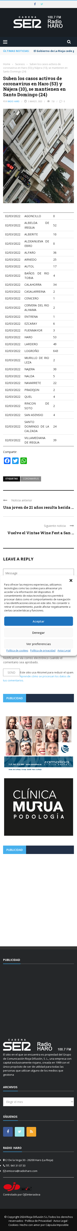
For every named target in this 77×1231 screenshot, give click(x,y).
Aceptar (38, 621)
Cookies (13, 1225)
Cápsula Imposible (57, 1225)
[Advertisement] (38, 898)
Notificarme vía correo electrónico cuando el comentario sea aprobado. (32, 660)
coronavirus (31, 478)
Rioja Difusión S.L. (37, 1217)
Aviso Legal (64, 650)
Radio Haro (14, 101)
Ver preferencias (38, 644)
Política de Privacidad (38, 1221)
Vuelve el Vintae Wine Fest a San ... (40, 532)
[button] (71, 580)
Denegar (38, 632)
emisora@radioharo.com (21, 1171)
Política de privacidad (42, 650)
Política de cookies (17, 650)
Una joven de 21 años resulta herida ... (38, 507)
